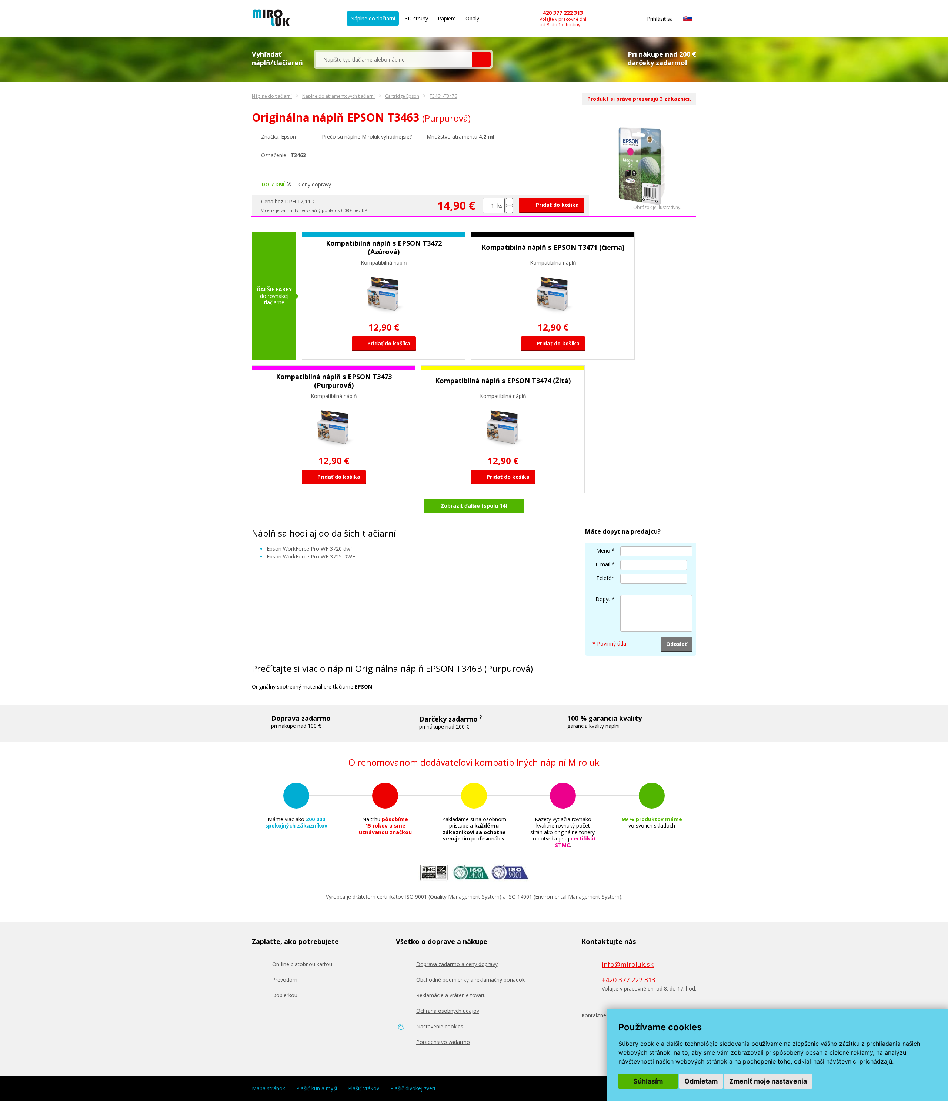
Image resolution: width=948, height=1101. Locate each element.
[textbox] (394, 59)
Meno (603, 550)
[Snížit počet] (509, 209)
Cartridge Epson (402, 96)
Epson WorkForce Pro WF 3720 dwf (309, 548)
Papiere (447, 18)
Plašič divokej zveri (412, 1088)
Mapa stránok (268, 1088)
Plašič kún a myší (316, 1088)
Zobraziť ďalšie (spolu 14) (474, 505)
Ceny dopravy (314, 184)
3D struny (416, 18)
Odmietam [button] (701, 1081)
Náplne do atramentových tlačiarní (338, 96)
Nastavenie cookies (439, 1026)
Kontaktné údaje (601, 1015)
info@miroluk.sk (628, 964)
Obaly (472, 18)
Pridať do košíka (556, 204)
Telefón (605, 577)
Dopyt (602, 599)
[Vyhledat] (481, 59)
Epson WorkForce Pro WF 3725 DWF (311, 556)
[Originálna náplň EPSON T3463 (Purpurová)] (641, 202)
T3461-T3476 (443, 96)
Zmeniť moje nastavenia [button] (768, 1081)
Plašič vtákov (363, 1088)
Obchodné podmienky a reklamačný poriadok (470, 979)
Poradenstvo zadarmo (443, 1041)
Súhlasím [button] (648, 1081)
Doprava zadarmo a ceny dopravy (457, 964)
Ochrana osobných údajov (447, 1010)
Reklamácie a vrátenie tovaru (451, 995)
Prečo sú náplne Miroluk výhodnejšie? (367, 136)
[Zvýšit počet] (509, 201)
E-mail (602, 564)
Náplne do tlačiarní (372, 18)
